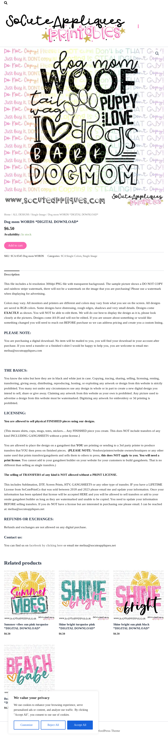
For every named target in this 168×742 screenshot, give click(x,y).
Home (7, 214)
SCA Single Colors (71, 255)
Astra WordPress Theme (104, 730)
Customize (26, 724)
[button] (6, 3)
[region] (53, 712)
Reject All (53, 724)
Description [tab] (11, 274)
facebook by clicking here (46, 545)
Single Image (38, 214)
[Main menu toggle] (138, 26)
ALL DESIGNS (21, 214)
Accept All (80, 724)
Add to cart (15, 245)
